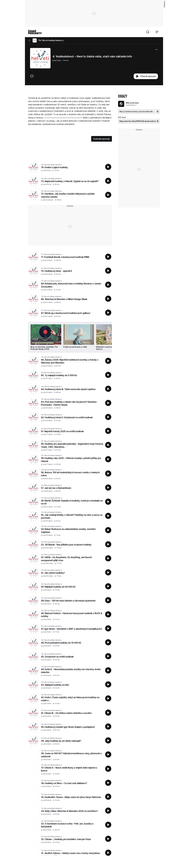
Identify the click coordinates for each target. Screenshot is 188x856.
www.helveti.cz (131, 105)
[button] (148, 32)
